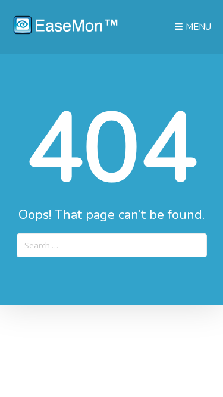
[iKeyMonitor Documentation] (65, 31)
